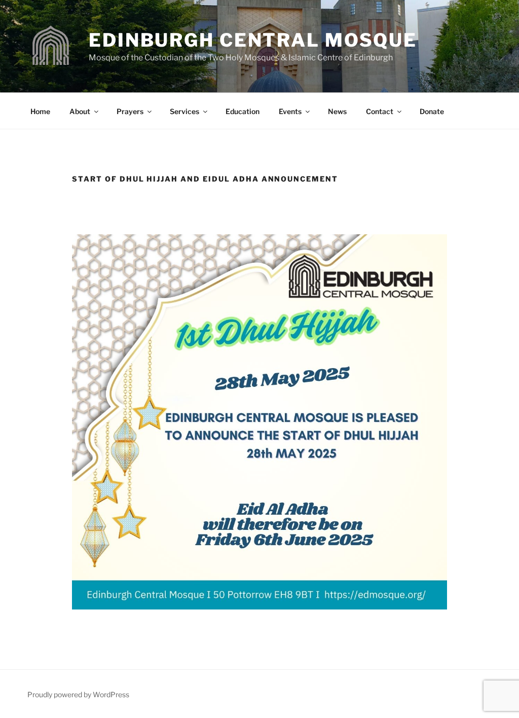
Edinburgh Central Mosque (253, 40)
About (79, 111)
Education (243, 111)
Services (184, 111)
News (337, 111)
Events (290, 111)
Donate (432, 111)
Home (40, 111)
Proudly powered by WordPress (78, 694)
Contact (379, 111)
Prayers (130, 111)
